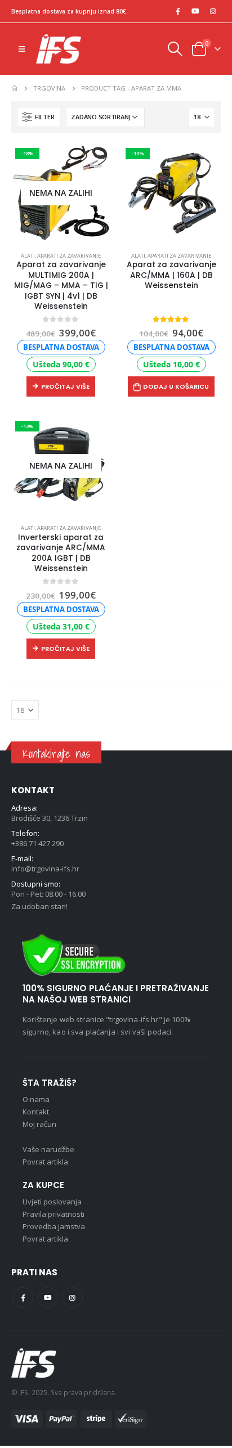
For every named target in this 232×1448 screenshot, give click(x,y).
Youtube (47, 1297)
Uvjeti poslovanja (52, 1202)
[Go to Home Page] (14, 88)
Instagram (72, 1297)
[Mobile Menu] (21, 49)
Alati (28, 255)
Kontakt (36, 1112)
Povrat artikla (45, 1162)
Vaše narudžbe (48, 1149)
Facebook (22, 1297)
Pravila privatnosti (53, 1214)
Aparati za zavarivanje (69, 255)
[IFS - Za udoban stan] (58, 49)
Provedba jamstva (54, 1226)
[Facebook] (178, 11)
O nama (36, 1099)
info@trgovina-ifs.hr (45, 869)
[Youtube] (195, 11)
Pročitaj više (65, 386)
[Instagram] (213, 11)
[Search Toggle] (174, 49)
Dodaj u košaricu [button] (176, 386)
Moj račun (39, 1124)
